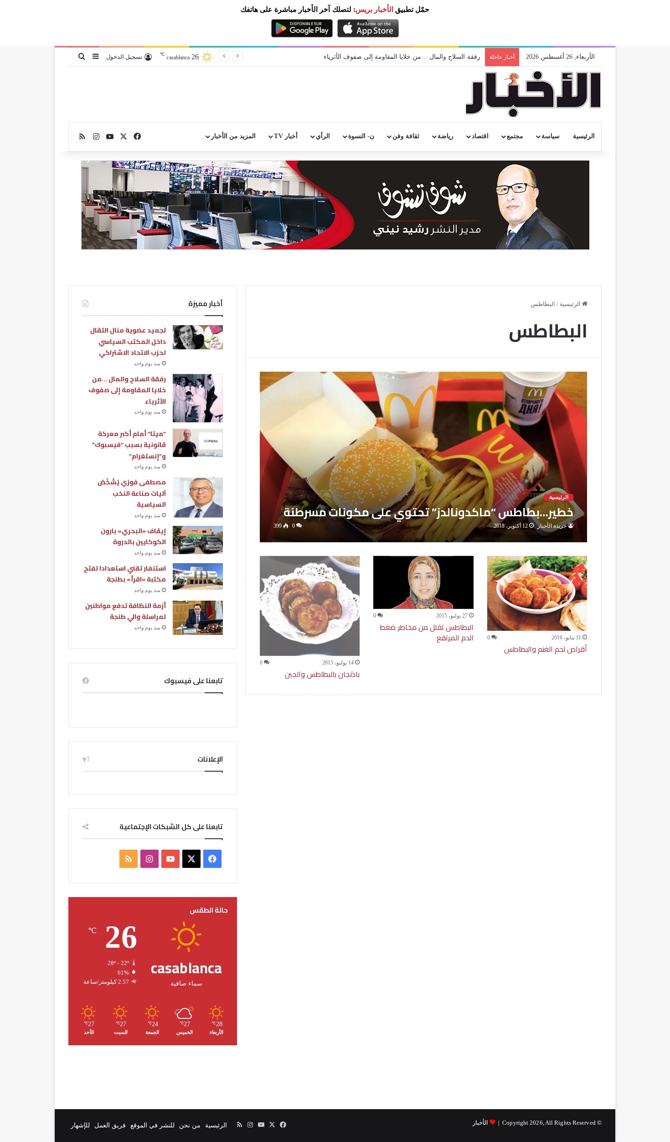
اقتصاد (480, 136)
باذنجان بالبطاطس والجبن (322, 674)
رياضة (446, 136)
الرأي (323, 136)
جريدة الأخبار (552, 526)
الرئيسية (584, 136)
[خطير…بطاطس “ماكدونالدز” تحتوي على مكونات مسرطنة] (424, 457)
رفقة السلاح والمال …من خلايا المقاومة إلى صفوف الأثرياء (402, 56)
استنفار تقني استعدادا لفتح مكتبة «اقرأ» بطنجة (125, 574)
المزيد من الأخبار (233, 136)
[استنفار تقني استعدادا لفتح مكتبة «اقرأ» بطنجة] (198, 576)
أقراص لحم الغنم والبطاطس (545, 649)
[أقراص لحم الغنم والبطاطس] (537, 593)
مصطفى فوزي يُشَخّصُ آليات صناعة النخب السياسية (132, 493)
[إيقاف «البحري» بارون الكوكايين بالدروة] (198, 540)
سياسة (550, 136)
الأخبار (480, 1122)
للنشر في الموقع (152, 1125)
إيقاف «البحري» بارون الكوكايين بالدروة (133, 536)
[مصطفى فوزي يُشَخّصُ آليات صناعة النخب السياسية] (198, 497)
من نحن (190, 1125)
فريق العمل (110, 1125)
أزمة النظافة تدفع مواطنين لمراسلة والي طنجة (125, 611)
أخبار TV (285, 136)
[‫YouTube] (170, 859)
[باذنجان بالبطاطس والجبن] (310, 606)
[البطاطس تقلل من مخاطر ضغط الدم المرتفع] (423, 582)
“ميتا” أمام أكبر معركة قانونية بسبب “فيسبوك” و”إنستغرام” (129, 445)
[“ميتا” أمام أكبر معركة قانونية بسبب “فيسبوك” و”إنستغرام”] (198, 443)
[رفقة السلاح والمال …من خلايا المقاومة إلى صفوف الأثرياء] (198, 398)
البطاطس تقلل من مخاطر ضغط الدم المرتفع (426, 632)
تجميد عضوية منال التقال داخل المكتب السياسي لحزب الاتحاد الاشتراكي (128, 341)
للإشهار (80, 1125)
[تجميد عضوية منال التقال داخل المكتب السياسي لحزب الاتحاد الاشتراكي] (198, 337)
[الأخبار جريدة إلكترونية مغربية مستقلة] (533, 94)
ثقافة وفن (405, 136)
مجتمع (515, 136)
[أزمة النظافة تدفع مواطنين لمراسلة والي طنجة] (198, 618)
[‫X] (191, 859)
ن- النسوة (361, 136)
